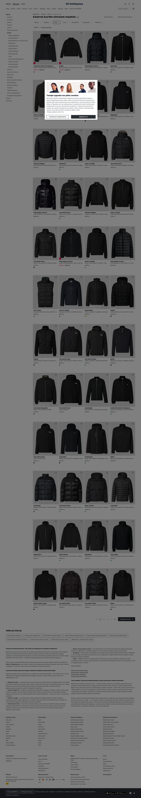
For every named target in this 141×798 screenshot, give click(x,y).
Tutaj (53, 110)
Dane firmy (61, 112)
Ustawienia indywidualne (57, 116)
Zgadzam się (83, 116)
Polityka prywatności (52, 112)
